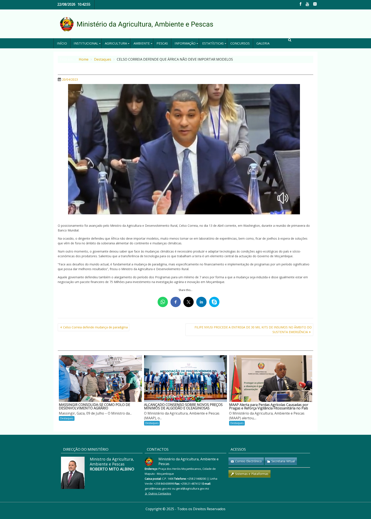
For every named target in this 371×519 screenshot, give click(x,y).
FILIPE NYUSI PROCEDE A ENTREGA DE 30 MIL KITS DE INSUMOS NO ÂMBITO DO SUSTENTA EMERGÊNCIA (253, 329)
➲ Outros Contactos (158, 493)
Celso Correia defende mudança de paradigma (95, 327)
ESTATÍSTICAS (213, 43)
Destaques (66, 418)
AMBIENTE (142, 43)
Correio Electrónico (248, 461)
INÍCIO (62, 43)
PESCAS (162, 43)
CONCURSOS (240, 43)
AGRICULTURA (116, 43)
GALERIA (262, 43)
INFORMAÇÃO (185, 43)
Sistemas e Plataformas (251, 474)
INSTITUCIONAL (86, 43)
